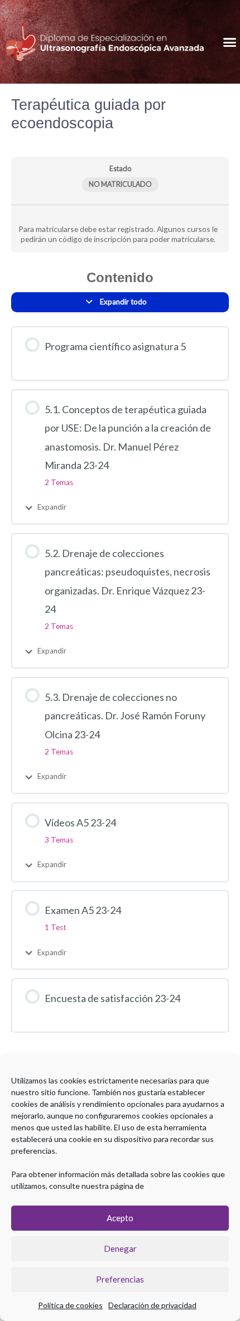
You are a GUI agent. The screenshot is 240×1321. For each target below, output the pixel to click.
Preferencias (120, 1279)
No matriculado (120, 184)
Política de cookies (70, 1305)
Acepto (120, 1218)
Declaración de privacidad (152, 1305)
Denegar (120, 1248)
